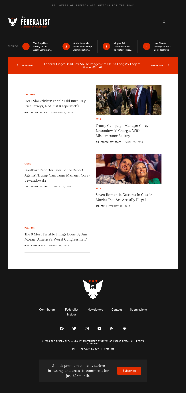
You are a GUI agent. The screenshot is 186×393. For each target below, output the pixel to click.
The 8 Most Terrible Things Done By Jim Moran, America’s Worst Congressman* (56, 237)
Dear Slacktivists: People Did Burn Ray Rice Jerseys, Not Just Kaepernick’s (55, 103)
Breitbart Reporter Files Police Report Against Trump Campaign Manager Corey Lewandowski (57, 175)
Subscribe (129, 370)
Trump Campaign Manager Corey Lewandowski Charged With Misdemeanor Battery (122, 130)
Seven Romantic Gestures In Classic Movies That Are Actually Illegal (124, 197)
